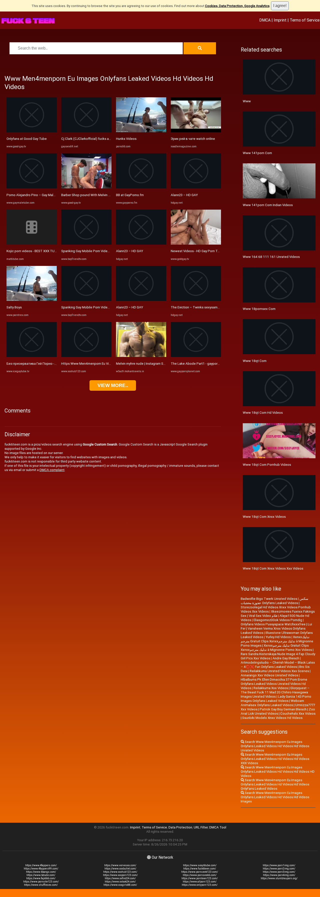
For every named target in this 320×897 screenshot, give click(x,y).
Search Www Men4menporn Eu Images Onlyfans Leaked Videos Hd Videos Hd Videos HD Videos (277, 771)
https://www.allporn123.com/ (199, 881)
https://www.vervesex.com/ (120, 865)
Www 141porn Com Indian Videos (268, 205)
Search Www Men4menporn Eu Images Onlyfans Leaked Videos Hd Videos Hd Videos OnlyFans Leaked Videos (275, 784)
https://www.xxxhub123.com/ (120, 871)
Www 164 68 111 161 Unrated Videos (271, 257)
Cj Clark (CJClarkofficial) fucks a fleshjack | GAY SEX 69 (102, 139)
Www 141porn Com (257, 153)
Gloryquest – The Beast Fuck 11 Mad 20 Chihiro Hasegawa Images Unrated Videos (275, 692)
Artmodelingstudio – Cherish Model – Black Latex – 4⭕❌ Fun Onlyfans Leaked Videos (278, 664)
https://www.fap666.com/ (41, 878)
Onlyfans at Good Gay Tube (26, 139)
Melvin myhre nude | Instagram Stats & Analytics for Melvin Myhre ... (165, 363)
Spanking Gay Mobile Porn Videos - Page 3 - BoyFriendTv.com (106, 307)
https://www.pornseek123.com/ (199, 871)
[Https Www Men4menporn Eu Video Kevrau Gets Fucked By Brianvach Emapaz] (86, 356)
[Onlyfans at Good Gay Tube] (31, 131)
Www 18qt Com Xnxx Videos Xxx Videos (273, 568)
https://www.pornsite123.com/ (41, 881)
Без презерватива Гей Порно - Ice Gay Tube (40, 363)
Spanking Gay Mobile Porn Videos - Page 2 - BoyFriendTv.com (106, 251)
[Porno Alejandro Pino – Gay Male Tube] (31, 187)
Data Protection (180, 827)
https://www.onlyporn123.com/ (200, 884)
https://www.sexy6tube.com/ (199, 865)
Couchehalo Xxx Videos (298, 713)
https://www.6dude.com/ (40, 875)
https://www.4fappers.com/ (41, 865)
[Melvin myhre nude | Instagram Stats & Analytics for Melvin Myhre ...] (141, 356)
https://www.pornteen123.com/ (200, 878)
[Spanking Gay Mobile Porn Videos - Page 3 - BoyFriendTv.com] (86, 300)
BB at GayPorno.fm (130, 195)
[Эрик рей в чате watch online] (196, 131)
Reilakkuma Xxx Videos (271, 688)
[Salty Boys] (31, 300)
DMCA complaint (52, 470)
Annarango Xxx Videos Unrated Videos (269, 675)
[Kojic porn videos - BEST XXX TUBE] (31, 243)
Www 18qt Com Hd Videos (263, 412)
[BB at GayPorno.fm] (141, 187)
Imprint (280, 20)
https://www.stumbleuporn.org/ (279, 878)
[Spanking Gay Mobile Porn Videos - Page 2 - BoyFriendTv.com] (86, 243)
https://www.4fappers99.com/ (41, 868)
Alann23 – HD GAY (129, 251)
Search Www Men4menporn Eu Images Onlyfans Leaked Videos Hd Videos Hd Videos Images (275, 797)
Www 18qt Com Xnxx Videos (264, 517)
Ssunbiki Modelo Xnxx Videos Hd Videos (272, 718)
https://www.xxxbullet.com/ (120, 868)
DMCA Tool (217, 827)
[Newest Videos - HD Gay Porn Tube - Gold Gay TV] (196, 243)
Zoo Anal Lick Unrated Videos (278, 711)
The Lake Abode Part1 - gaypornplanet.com (203, 363)
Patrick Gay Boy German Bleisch (283, 709)
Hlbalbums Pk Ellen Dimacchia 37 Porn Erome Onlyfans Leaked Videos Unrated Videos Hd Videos (274, 683)
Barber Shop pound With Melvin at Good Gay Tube (98, 195)
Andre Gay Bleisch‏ (285, 658)
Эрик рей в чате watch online (193, 139)
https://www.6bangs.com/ (41, 871)
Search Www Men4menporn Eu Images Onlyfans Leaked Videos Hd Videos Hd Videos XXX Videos (275, 758)
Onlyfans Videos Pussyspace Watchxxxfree (273, 624)
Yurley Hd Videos (278, 637)
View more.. (113, 385)
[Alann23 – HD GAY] (141, 243)
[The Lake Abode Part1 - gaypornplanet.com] (196, 356)
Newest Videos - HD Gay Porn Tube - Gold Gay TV (207, 251)
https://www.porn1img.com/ (279, 865)
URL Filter (201, 827)
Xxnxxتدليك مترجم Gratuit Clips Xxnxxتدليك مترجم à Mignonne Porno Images (277, 641)
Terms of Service (305, 20)
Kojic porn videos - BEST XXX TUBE (32, 251)
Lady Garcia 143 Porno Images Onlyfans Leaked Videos (276, 698)
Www (247, 101)
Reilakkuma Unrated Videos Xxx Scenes (279, 671)
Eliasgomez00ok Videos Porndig (278, 620)
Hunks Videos (126, 139)
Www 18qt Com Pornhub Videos (267, 465)
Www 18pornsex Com (259, 309)
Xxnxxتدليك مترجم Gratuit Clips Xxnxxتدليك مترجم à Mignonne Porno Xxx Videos (276, 647)
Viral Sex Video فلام (263, 616)
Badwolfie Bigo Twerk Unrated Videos (269, 599)
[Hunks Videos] (141, 131)
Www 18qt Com (254, 361)
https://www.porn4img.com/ (279, 875)
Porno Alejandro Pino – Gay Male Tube (35, 195)
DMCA (264, 20)
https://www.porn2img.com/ (279, 868)
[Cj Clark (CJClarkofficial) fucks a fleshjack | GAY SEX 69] (86, 131)
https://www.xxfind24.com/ (120, 878)
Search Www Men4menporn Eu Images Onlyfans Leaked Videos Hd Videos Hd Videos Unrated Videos (275, 746)
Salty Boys (14, 307)
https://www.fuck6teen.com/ (199, 868)
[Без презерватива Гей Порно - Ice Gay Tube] (31, 356)
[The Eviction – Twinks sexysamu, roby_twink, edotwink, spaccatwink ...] (196, 300)
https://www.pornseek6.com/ (199, 875)
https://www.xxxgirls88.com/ (120, 884)
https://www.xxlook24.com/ (120, 881)
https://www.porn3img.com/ (279, 871)
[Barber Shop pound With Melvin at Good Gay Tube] (86, 187)
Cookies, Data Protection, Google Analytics (237, 6)
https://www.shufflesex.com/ (41, 884)
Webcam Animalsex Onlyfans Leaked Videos (272, 703)
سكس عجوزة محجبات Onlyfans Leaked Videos (274, 601)
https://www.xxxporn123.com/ (120, 875)
